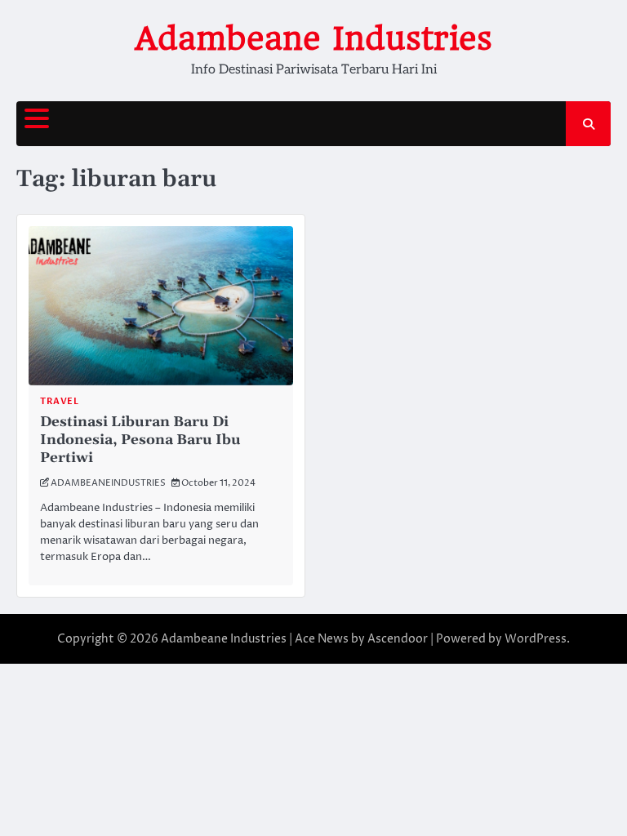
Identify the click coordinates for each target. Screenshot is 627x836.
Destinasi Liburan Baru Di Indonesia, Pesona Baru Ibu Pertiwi (140, 440)
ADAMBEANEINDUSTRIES (108, 483)
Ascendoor (397, 639)
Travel (59, 401)
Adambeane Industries (313, 38)
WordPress (536, 639)
